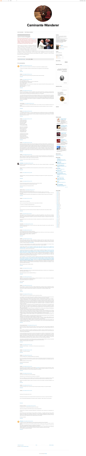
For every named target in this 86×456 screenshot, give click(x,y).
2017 (57, 201)
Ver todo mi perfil (61, 48)
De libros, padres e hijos (60, 178)
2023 (57, 194)
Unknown (21, 65)
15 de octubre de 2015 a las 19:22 (31, 405)
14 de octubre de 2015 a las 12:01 (27, 90)
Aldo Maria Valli (59, 170)
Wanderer (61, 45)
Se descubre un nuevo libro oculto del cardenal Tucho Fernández (64, 126)
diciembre (58, 204)
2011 (57, 222)
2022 (57, 195)
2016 (57, 202)
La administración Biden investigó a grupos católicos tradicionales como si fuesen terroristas (61, 160)
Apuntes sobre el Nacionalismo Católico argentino (64, 140)
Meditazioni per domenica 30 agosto (61, 171)
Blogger (46, 453)
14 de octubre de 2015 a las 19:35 (27, 198)
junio (57, 211)
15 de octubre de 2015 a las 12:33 (32, 325)
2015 (57, 203)
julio (57, 210)
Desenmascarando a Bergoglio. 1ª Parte (63, 119)
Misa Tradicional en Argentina (29, 32)
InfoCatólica (58, 168)
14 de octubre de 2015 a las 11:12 (27, 74)
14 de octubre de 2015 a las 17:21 (30, 189)
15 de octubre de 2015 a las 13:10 (27, 355)
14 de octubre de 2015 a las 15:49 (28, 163)
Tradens (58, 176)
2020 (57, 197)
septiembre (58, 208)
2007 (57, 227)
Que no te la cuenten (60, 172)
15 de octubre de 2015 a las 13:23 (27, 366)
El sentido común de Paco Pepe (63, 146)
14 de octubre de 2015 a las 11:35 (27, 79)
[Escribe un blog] (29, 59)
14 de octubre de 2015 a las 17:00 (27, 181)
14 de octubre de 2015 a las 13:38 (27, 142)
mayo (57, 212)
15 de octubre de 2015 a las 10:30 (27, 285)
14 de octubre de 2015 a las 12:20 (27, 111)
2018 (57, 200)
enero (57, 217)
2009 (57, 224)
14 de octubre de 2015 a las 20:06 (27, 213)
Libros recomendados (20, 32)
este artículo (37, 367)
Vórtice (58, 181)
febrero (58, 216)
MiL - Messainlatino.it (60, 184)
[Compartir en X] (30, 59)
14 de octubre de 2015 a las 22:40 (27, 268)
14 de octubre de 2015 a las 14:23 (27, 154)
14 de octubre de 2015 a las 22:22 (27, 238)
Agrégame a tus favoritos (59, 155)
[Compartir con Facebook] (31, 59)
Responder (21, 71)
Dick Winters (21, 163)
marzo (57, 215)
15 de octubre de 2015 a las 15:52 (27, 373)
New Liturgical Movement (60, 165)
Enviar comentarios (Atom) (24, 446)
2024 (57, 193)
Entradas (58, 56)
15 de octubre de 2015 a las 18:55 (27, 390)
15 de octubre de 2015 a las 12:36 (27, 344)
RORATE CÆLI (59, 162)
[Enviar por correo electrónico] (28, 59)
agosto (58, 209)
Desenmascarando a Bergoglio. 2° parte (63, 133)
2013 (57, 220)
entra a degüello (31, 242)
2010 (57, 223)
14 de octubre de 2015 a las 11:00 (27, 65)
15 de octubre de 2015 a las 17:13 (27, 385)
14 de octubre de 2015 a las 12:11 (29, 103)
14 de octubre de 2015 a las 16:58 (27, 172)
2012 (57, 221)
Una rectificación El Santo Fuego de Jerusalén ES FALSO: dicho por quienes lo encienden (62, 174)
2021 (57, 196)
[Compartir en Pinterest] (32, 59)
